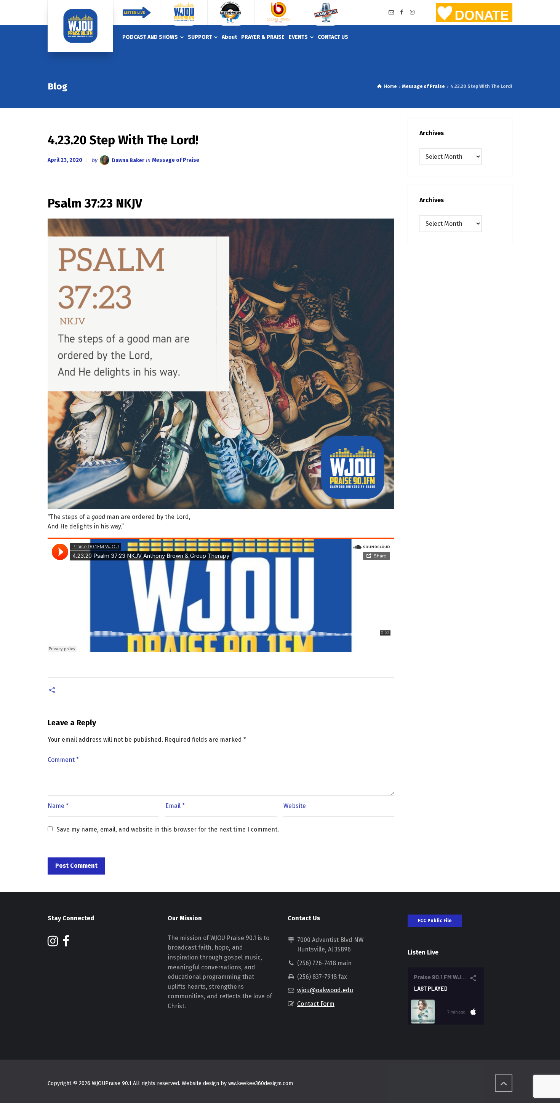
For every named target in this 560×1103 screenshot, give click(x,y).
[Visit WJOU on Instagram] (53, 943)
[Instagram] (412, 12)
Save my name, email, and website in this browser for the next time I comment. (167, 829)
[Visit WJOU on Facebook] (65, 943)
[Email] (391, 12)
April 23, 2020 (65, 160)
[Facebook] (402, 12)
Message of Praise (175, 160)
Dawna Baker (128, 160)
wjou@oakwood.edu (325, 990)
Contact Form (315, 1003)
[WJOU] (80, 26)
